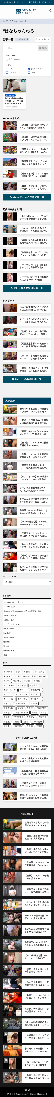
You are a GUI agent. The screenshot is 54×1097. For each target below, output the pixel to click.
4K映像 (9, 672)
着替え (32, 717)
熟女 (8, 717)
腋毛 (8, 722)
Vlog (28, 681)
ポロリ (9, 704)
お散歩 (23, 686)
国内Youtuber (9, 628)
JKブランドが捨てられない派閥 (21, 676)
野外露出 (38, 722)
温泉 (45, 713)
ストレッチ (22, 694)
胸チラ (43, 717)
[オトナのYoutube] (27, 11)
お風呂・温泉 (8, 620)
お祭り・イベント (10, 615)
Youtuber (10, 686)
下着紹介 (10, 708)
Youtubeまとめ (9, 607)
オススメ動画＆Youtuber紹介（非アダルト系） (22, 611)
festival (40, 672)
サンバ (9, 694)
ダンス (36, 694)
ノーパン (10, 699)
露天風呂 (19, 726)
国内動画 (7, 633)
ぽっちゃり (11, 690)
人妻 (21, 708)
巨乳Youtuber (21, 713)
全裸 (31, 708)
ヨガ (35, 704)
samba (17, 681)
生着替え (19, 717)
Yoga (38, 681)
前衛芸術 (42, 708)
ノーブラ (23, 699)
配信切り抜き (8, 650)
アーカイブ (9, 577)
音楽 (5, 655)
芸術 (26, 722)
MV (7, 681)
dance (29, 672)
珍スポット (7, 646)
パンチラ (37, 699)
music (44, 676)
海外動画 (7, 642)
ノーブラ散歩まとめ (11, 624)
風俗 (40, 726)
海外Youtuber (9, 637)
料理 (35, 713)
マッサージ (22, 704)
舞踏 (17, 722)
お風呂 (34, 686)
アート (24, 690)
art (19, 672)
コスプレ (37, 690)
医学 (8, 713)
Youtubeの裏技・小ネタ (13, 602)
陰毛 (8, 726)
